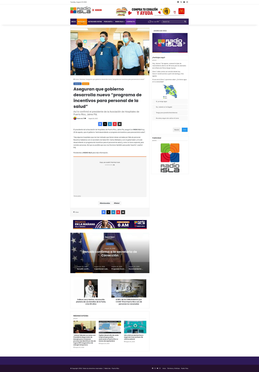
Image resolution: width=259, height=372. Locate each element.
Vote (184, 129)
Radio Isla (80, 118)
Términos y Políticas (173, 368)
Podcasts (108, 21)
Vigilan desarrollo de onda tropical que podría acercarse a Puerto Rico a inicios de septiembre (108, 338)
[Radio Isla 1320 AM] (80, 9)
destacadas (105, 203)
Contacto (131, 21)
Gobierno (77, 84)
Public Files (184, 368)
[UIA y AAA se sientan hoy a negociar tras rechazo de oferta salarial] (135, 327)
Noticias (81, 21)
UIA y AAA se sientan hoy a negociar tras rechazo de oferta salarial (133, 337)
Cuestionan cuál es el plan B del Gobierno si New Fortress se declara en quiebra (110, 254)
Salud (117, 203)
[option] (109, 253)
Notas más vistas (95, 21)
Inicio (73, 21)
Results (176, 129)
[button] (170, 91)
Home (77, 79)
